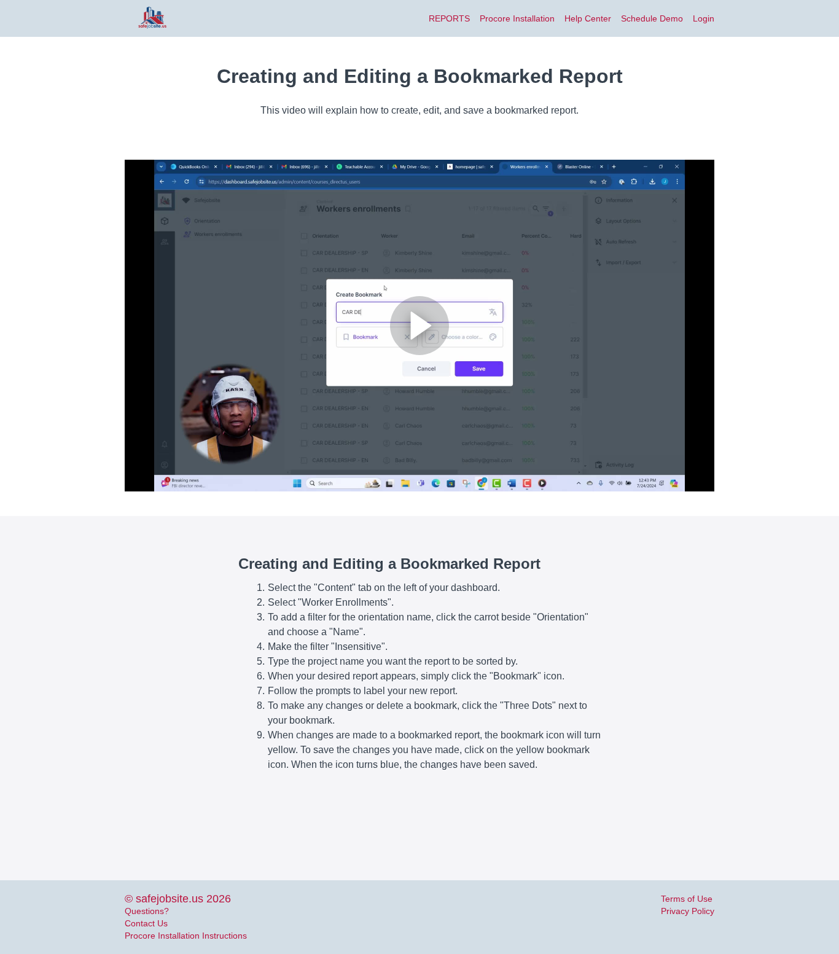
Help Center (587, 18)
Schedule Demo (652, 18)
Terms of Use (686, 899)
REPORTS (449, 18)
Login (703, 18)
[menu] (566, 18)
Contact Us (146, 923)
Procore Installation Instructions (186, 935)
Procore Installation (517, 18)
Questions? (147, 911)
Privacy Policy (687, 911)
